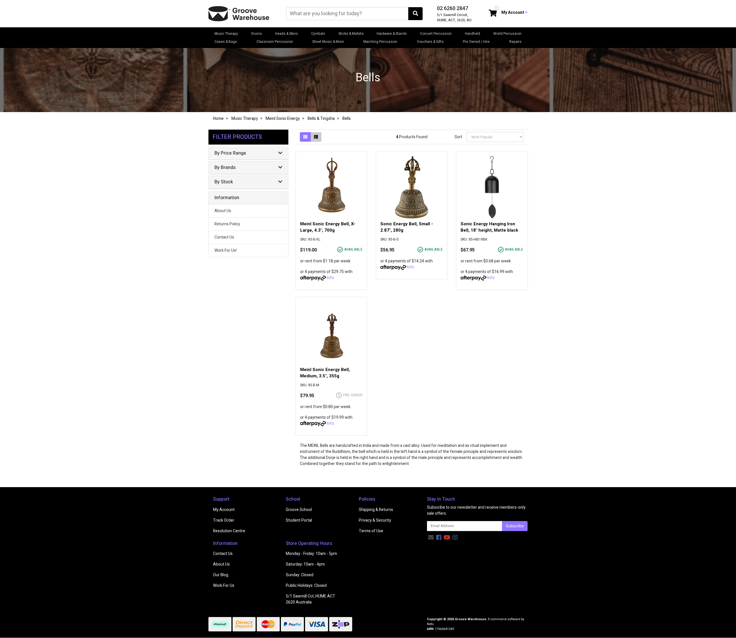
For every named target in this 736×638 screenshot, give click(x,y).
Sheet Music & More (328, 41)
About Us (222, 211)
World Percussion (507, 33)
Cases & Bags (225, 41)
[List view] (315, 137)
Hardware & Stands (392, 33)
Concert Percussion (436, 33)
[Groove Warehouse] (238, 13)
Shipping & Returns (376, 510)
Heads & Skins (286, 33)
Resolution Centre (229, 531)
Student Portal (299, 520)
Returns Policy (227, 224)
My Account (224, 510)
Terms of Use (371, 531)
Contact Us (224, 237)
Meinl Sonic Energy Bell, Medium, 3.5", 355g (325, 372)
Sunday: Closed (299, 575)
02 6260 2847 (452, 8)
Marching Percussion (380, 41)
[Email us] (431, 537)
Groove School (299, 510)
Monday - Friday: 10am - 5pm (311, 554)
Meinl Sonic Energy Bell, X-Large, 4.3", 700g (327, 227)
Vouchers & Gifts (430, 41)
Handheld (472, 33)
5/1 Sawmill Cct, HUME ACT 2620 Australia (310, 599)
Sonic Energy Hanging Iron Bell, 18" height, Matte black (489, 227)
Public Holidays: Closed (306, 586)
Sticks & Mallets (351, 33)
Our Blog (220, 575)
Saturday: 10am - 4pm (305, 564)
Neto (430, 624)
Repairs (515, 41)
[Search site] (415, 13)
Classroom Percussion (274, 41)
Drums (256, 33)
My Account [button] (513, 12)
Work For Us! (225, 250)
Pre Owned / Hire (476, 41)
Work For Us (223, 586)
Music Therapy (226, 33)
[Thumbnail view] (305, 137)
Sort (458, 137)
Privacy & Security (375, 520)
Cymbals (318, 33)
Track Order (223, 520)
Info (330, 278)
